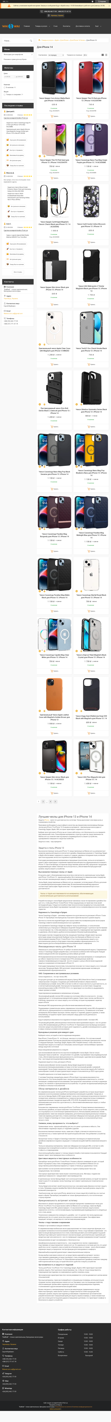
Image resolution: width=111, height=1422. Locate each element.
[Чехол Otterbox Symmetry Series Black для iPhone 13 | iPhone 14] (91, 388)
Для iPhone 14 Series (77, 40)
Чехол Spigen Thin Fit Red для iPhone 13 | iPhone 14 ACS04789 (91, 99)
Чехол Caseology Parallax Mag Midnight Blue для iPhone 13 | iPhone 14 (91, 535)
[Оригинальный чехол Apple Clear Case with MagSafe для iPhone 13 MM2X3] (54, 328)
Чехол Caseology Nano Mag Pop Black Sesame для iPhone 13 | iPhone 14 (54, 473)
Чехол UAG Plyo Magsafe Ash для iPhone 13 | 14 (91, 778)
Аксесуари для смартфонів (13, 54)
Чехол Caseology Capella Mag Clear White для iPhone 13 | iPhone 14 (54, 656)
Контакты (66, 26)
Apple (57, 40)
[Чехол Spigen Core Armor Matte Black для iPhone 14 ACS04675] (54, 77)
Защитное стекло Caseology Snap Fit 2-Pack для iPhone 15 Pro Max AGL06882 (18, 124)
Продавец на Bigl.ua (55, 1405)
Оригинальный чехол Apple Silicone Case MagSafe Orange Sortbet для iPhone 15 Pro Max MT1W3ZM (18, 131)
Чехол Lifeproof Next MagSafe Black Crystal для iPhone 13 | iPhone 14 (91, 656)
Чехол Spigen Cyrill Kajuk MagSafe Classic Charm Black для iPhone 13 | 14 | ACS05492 (54, 224)
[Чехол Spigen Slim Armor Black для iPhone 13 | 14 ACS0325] (54, 756)
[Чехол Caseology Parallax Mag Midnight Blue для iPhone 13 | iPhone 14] (91, 512)
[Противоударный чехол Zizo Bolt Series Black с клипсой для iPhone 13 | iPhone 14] (54, 388)
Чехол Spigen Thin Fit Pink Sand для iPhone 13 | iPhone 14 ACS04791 (54, 161)
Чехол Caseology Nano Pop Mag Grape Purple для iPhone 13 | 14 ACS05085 (91, 161)
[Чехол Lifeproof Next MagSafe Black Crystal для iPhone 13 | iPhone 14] (91, 634)
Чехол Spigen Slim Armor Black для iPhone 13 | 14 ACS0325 (54, 778)
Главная (27, 26)
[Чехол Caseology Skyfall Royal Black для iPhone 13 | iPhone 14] (91, 574)
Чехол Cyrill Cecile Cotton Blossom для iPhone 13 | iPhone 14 (91, 225)
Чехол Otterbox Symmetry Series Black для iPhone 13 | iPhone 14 (91, 410)
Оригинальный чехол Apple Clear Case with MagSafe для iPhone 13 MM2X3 (54, 349)
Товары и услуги (41, 26)
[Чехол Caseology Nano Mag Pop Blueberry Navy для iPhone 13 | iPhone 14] (91, 450)
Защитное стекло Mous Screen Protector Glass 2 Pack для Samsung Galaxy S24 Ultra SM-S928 (19, 189)
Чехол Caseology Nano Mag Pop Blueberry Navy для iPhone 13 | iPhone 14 (91, 473)
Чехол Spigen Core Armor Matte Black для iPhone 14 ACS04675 (54, 99)
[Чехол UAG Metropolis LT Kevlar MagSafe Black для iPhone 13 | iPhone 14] (91, 265)
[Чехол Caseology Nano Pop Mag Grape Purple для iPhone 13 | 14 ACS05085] (91, 139)
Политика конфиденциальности (82, 1407)
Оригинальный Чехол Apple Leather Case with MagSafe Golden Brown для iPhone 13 (54, 717)
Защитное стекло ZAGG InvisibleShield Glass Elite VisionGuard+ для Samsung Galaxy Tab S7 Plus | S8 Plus (18, 196)
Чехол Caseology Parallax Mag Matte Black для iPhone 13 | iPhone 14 (54, 596)
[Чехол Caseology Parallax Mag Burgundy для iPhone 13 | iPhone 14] (54, 512)
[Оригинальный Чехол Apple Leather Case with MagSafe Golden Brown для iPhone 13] (54, 694)
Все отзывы (18, 272)
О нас (56, 26)
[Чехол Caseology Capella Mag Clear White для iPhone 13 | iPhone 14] (54, 634)
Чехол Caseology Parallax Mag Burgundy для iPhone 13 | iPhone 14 (54, 535)
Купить (56, 116)
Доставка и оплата (83, 26)
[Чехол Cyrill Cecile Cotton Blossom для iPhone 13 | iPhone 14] (91, 201)
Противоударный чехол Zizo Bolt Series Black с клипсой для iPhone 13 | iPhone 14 (54, 410)
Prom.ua (65, 1403)
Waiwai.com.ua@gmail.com (13, 313)
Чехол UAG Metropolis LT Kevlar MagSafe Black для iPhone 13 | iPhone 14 (91, 288)
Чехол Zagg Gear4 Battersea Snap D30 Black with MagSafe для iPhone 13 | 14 (91, 717)
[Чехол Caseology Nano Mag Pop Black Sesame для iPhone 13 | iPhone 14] (54, 450)
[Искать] (31, 40)
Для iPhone (64, 40)
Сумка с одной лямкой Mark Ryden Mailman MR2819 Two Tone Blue (17, 236)
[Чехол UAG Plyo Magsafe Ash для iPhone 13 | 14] (91, 756)
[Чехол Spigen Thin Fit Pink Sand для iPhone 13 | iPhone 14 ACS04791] (54, 139)
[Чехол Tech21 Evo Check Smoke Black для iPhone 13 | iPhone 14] (91, 328)
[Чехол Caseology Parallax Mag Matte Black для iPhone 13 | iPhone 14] (54, 574)
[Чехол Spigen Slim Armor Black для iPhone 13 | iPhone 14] (54, 265)
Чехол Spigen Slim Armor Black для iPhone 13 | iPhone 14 (54, 288)
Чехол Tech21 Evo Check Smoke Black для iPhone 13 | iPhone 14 (91, 349)
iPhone (46, 820)
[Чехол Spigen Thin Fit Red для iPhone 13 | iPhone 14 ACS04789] (91, 77)
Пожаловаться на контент (63, 1407)
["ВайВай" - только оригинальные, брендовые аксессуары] (11, 26)
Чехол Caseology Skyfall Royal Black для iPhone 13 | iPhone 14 (91, 596)
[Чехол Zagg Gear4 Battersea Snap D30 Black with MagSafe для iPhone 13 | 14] (91, 694)
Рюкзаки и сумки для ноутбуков (15, 59)
